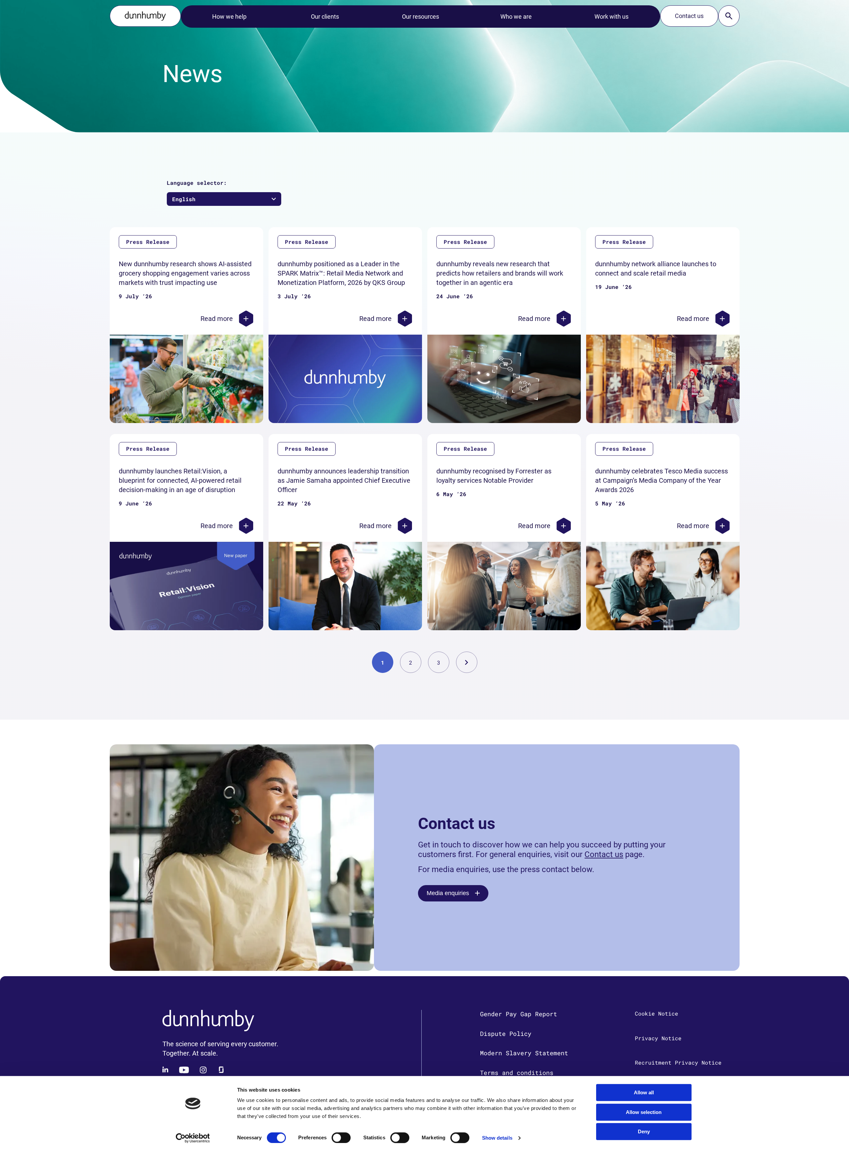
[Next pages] (466, 662)
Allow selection (644, 1112)
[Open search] (729, 16)
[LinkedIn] (165, 1070)
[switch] (341, 1137)
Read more (216, 319)
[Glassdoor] (221, 1070)
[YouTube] (184, 1070)
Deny (644, 1131)
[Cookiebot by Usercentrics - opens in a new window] (192, 1138)
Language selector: (197, 182)
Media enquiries (448, 893)
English (183, 199)
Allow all (644, 1092)
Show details (497, 1138)
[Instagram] (203, 1070)
